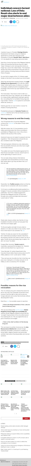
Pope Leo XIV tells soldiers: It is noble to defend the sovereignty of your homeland (14, 442)
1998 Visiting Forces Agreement (12, 342)
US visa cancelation (15, 343)
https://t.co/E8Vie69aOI (11, 175)
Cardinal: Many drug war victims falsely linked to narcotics (15, 392)
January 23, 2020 (22, 178)
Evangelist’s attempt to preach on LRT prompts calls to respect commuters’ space (15, 438)
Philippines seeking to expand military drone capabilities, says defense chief (15, 434)
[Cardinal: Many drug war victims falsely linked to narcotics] (15, 386)
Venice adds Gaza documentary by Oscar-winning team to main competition (15, 430)
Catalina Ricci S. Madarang (8, 18)
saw (8, 301)
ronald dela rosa (5, 343)
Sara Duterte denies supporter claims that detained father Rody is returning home (15, 407)
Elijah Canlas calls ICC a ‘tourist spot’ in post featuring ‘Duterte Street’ (5, 392)
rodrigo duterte (24, 342)
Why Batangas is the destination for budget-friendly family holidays (24, 362)
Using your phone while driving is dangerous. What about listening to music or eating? (15, 446)
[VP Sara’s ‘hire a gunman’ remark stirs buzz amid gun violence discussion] (5, 399)
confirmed (3, 112)
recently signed (19, 310)
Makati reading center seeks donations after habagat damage (14, 426)
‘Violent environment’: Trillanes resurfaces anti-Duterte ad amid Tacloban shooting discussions (25, 408)
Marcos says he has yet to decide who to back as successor (25, 392)
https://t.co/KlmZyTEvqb (12, 275)
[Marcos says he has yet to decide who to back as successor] (25, 386)
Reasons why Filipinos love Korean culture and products (14, 362)
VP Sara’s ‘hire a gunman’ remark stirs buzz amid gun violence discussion (5, 406)
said (14, 100)
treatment (11, 123)
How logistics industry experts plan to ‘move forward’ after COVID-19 (5, 362)
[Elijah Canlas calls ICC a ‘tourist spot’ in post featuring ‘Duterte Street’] (5, 386)
